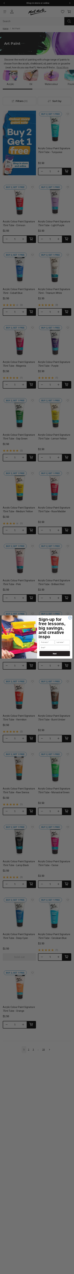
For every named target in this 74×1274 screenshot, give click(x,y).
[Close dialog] (70, 617)
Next (55, 653)
